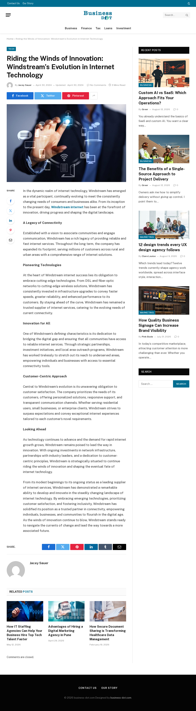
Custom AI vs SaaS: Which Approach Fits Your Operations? (162, 97)
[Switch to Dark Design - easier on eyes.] (188, 3)
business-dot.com (120, 697)
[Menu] (8, 15)
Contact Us (13, 3)
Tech (11, 49)
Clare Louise (149, 256)
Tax (98, 28)
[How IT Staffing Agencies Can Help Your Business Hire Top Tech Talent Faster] (25, 611)
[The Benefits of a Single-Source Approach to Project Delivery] (164, 149)
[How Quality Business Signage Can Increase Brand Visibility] (164, 300)
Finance (86, 28)
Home (10, 38)
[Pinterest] (10, 230)
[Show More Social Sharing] (94, 95)
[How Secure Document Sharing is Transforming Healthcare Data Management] (108, 611)
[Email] (10, 240)
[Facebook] (10, 201)
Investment (123, 28)
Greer (145, 109)
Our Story (28, 3)
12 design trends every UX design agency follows (163, 247)
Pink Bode (147, 336)
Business (71, 28)
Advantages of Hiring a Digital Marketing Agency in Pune (65, 631)
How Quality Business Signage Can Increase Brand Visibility (159, 325)
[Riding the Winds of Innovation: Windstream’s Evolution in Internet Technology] (66, 143)
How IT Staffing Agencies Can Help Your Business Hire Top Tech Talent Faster (24, 633)
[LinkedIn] (10, 220)
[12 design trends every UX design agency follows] (164, 225)
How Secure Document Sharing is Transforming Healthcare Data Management (108, 633)
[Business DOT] (98, 15)
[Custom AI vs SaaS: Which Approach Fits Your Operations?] (164, 73)
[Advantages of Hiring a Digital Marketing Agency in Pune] (66, 611)
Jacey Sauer (25, 85)
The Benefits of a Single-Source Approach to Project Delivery (162, 174)
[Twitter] (10, 211)
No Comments (98, 85)
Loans (108, 28)
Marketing (147, 237)
